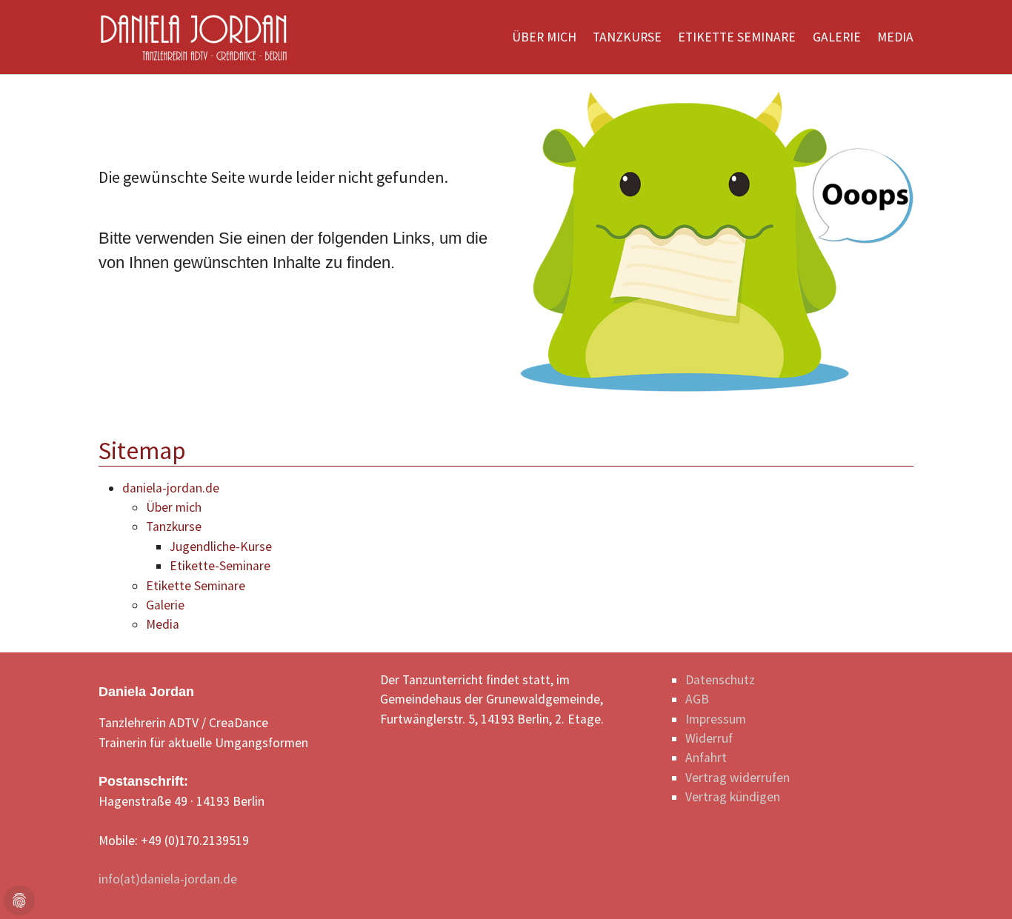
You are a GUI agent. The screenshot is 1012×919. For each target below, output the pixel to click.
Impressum (715, 719)
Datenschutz (720, 680)
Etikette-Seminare (220, 566)
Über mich (174, 507)
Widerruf (709, 738)
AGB (697, 699)
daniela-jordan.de (170, 488)
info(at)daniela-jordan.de (168, 879)
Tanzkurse (174, 526)
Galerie (165, 605)
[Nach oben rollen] (977, 884)
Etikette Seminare (195, 586)
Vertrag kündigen (732, 797)
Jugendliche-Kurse (221, 546)
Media (162, 624)
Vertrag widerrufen (737, 777)
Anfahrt (706, 757)
